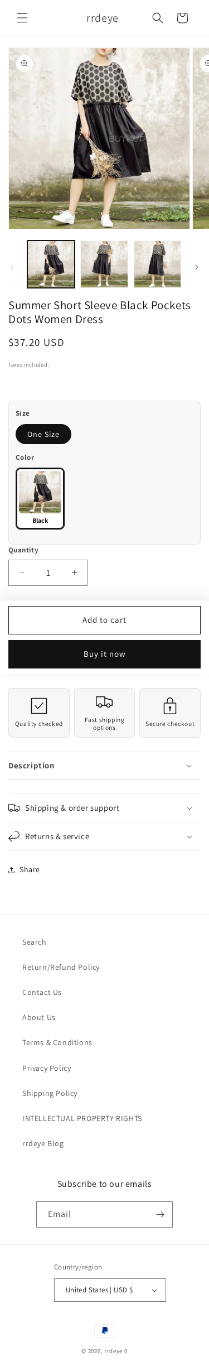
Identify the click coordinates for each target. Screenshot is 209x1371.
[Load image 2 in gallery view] (104, 264)
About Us (39, 1017)
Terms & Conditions (57, 1042)
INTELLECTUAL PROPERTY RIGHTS (82, 1118)
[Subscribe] (160, 1214)
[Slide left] (12, 267)
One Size (43, 434)
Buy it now (105, 653)
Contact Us (42, 992)
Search (34, 942)
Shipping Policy (49, 1093)
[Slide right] (196, 267)
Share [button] (30, 869)
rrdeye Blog (43, 1143)
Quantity (23, 550)
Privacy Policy (46, 1068)
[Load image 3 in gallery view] (157, 264)
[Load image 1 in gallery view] (51, 264)
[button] (22, 18)
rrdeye (113, 1351)
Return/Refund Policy (61, 967)
